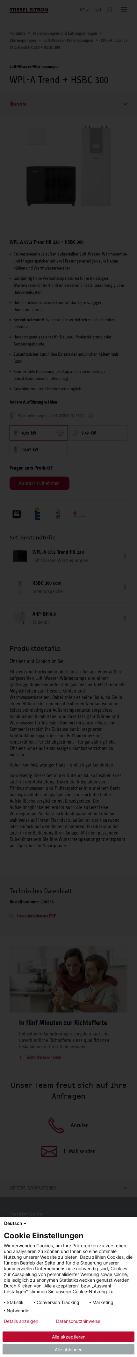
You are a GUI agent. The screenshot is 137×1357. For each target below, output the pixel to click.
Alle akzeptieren (68, 1336)
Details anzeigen (21, 1321)
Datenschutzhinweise (78, 1321)
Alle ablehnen (69, 1349)
